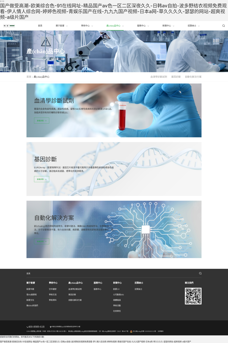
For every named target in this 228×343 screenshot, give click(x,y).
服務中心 (141, 26)
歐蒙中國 (30, 289)
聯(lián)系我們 (32, 306)
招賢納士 (192, 26)
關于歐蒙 (60, 26)
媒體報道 (117, 300)
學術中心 (85, 26)
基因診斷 (176, 77)
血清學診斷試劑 (158, 77)
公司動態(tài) (118, 295)
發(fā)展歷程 (31, 295)
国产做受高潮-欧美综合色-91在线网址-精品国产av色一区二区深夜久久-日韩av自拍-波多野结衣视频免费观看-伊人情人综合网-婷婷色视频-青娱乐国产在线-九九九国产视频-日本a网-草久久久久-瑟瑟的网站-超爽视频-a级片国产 (113, 11)
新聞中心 (167, 26)
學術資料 (53, 300)
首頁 (40, 26)
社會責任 (117, 311)
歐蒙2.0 (116, 289)
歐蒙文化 (30, 300)
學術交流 (53, 295)
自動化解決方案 (193, 77)
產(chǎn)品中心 (113, 26)
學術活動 (117, 306)
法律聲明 (160, 331)
